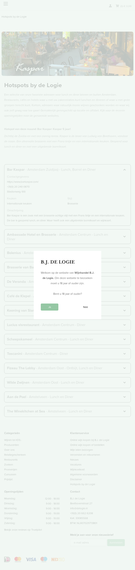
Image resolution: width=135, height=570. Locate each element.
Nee (85, 307)
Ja (49, 307)
